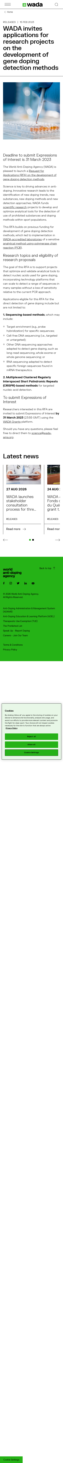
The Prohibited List (12, 626)
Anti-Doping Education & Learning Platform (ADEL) (29, 616)
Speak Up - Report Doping (16, 630)
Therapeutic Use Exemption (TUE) (20, 621)
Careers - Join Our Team (15, 635)
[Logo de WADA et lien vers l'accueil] (33, 4)
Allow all (31, 745)
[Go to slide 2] (33, 540)
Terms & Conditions (13, 645)
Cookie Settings (11, 1459)
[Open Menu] (7, 4)
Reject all (31, 737)
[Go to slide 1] (30, 540)
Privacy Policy (10, 649)
